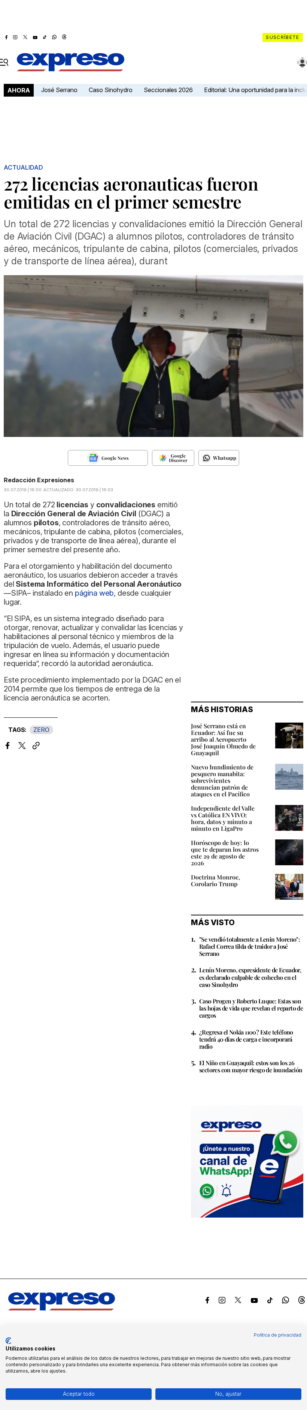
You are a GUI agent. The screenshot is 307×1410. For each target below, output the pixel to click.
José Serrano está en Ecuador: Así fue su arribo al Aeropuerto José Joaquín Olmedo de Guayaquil (223, 739)
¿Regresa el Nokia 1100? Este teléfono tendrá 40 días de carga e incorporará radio (246, 1039)
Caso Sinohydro (111, 90)
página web (94, 593)
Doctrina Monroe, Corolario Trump (215, 880)
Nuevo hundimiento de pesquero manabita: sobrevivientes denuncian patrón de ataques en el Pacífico (222, 780)
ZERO (41, 729)
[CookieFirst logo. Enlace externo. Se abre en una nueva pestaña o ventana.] (8, 1340)
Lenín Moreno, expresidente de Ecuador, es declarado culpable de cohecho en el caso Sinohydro (250, 977)
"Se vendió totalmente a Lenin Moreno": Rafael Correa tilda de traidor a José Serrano (249, 946)
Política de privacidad (277, 1335)
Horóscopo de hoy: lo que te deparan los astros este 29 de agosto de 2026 (225, 853)
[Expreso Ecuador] (61, 1308)
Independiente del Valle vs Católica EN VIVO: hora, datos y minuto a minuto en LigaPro (223, 818)
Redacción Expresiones (39, 480)
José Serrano (59, 90)
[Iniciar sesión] (302, 62)
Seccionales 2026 (168, 90)
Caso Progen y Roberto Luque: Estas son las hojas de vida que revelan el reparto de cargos (251, 1008)
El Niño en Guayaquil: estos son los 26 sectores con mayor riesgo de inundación (251, 1066)
